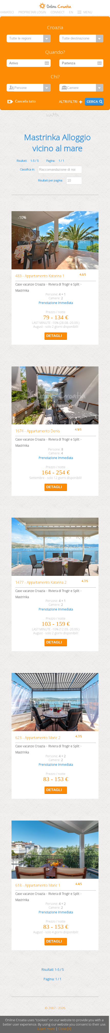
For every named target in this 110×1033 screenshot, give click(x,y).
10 (21, 217)
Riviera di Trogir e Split (63, 284)
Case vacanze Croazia (30, 284)
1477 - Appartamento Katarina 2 (41, 582)
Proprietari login (32, 12)
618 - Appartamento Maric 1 (37, 885)
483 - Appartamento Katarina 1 (39, 275)
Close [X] (64, 1029)
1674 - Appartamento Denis (37, 430)
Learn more (46, 1029)
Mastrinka (22, 290)
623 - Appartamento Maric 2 (37, 737)
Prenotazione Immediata (56, 303)
